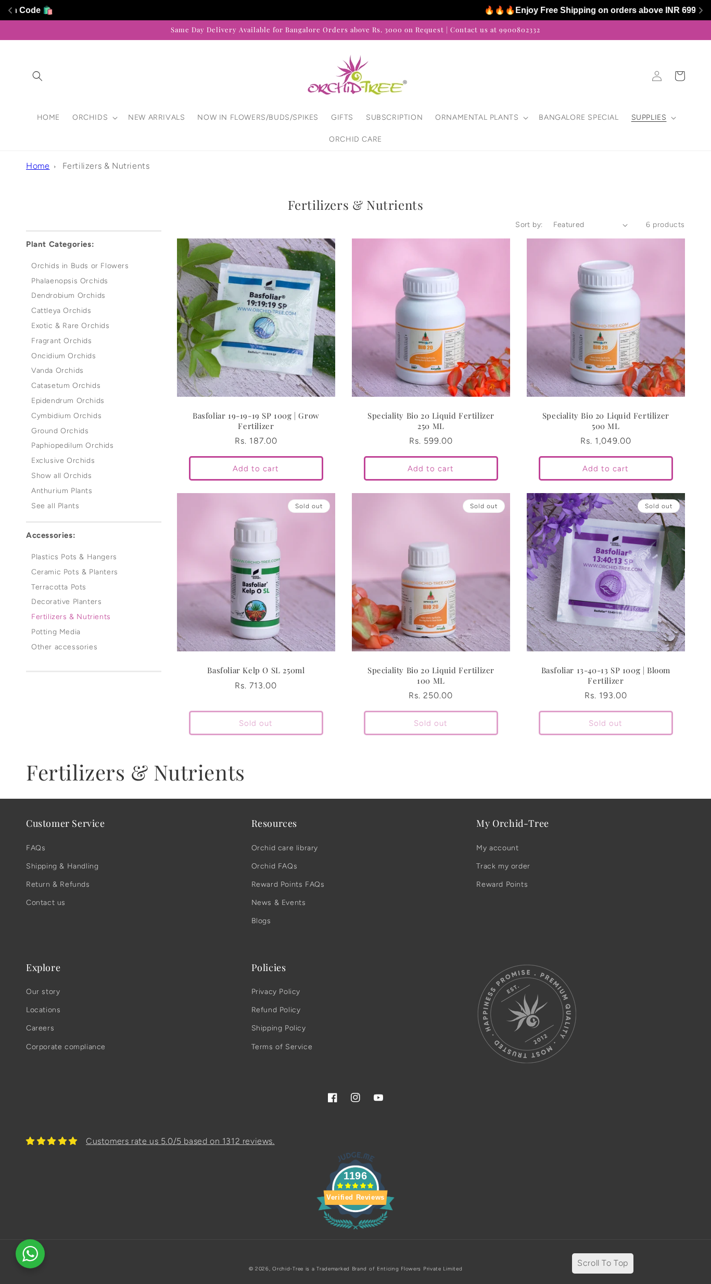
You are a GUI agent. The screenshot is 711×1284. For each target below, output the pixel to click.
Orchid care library (284, 848)
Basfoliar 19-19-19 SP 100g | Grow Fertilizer (256, 421)
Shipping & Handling (62, 866)
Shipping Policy (278, 1028)
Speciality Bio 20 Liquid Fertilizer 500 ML (605, 421)
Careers (40, 1028)
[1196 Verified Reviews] (355, 1231)
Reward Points (502, 884)
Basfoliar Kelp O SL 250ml (255, 670)
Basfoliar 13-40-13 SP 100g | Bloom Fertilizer (605, 675)
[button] (37, 76)
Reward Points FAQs (288, 884)
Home (37, 166)
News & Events (278, 902)
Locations (43, 1009)
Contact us (46, 902)
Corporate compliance (66, 1046)
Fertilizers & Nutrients (106, 166)
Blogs (261, 920)
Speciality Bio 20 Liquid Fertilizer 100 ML (430, 675)
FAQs (35, 848)
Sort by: (528, 224)
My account (497, 848)
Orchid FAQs (274, 866)
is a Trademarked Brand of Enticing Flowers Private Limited (384, 1268)
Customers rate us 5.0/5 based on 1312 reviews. (180, 1141)
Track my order (503, 866)
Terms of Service (282, 1046)
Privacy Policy (275, 991)
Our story (43, 991)
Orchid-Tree (287, 1268)
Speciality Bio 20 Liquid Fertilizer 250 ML (430, 421)
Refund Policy (276, 1009)
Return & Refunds (58, 884)
